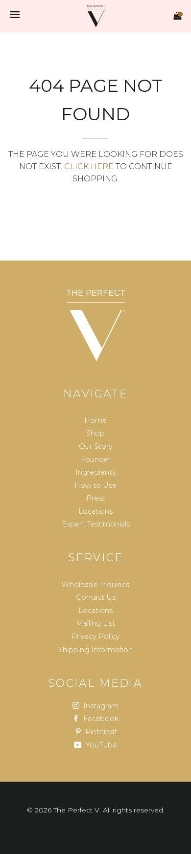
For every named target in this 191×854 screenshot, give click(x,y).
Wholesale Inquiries (95, 584)
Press (95, 498)
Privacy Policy (95, 636)
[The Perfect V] (95, 325)
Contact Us (96, 597)
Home (95, 420)
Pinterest (100, 731)
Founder (96, 459)
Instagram (100, 705)
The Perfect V (76, 810)
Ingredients (95, 472)
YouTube (100, 745)
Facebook (100, 718)
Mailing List (95, 623)
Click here (89, 166)
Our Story (96, 446)
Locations (95, 511)
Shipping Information (95, 649)
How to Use (95, 485)
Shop (95, 433)
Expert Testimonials (96, 524)
